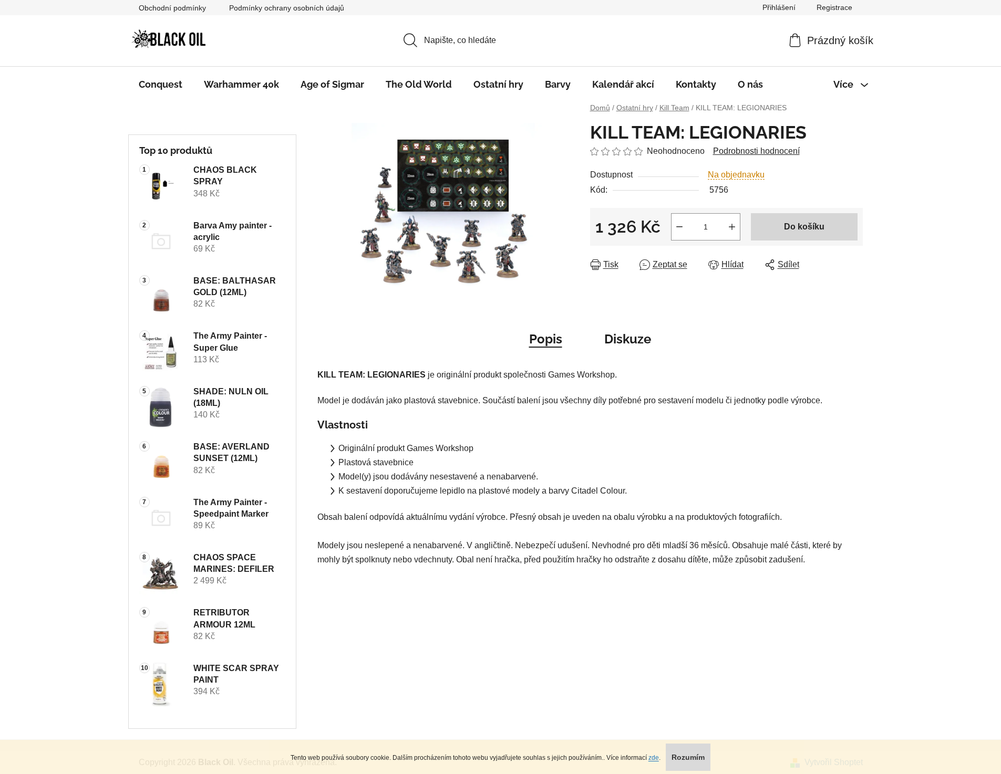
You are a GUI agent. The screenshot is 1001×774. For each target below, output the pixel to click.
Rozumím (688, 757)
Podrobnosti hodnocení (756, 151)
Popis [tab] (545, 339)
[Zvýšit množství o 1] (732, 227)
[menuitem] (160, 84)
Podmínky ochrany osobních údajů (286, 8)
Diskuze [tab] (627, 339)
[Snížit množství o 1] (679, 227)
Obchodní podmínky (172, 8)
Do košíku (804, 226)
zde (653, 757)
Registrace (834, 7)
